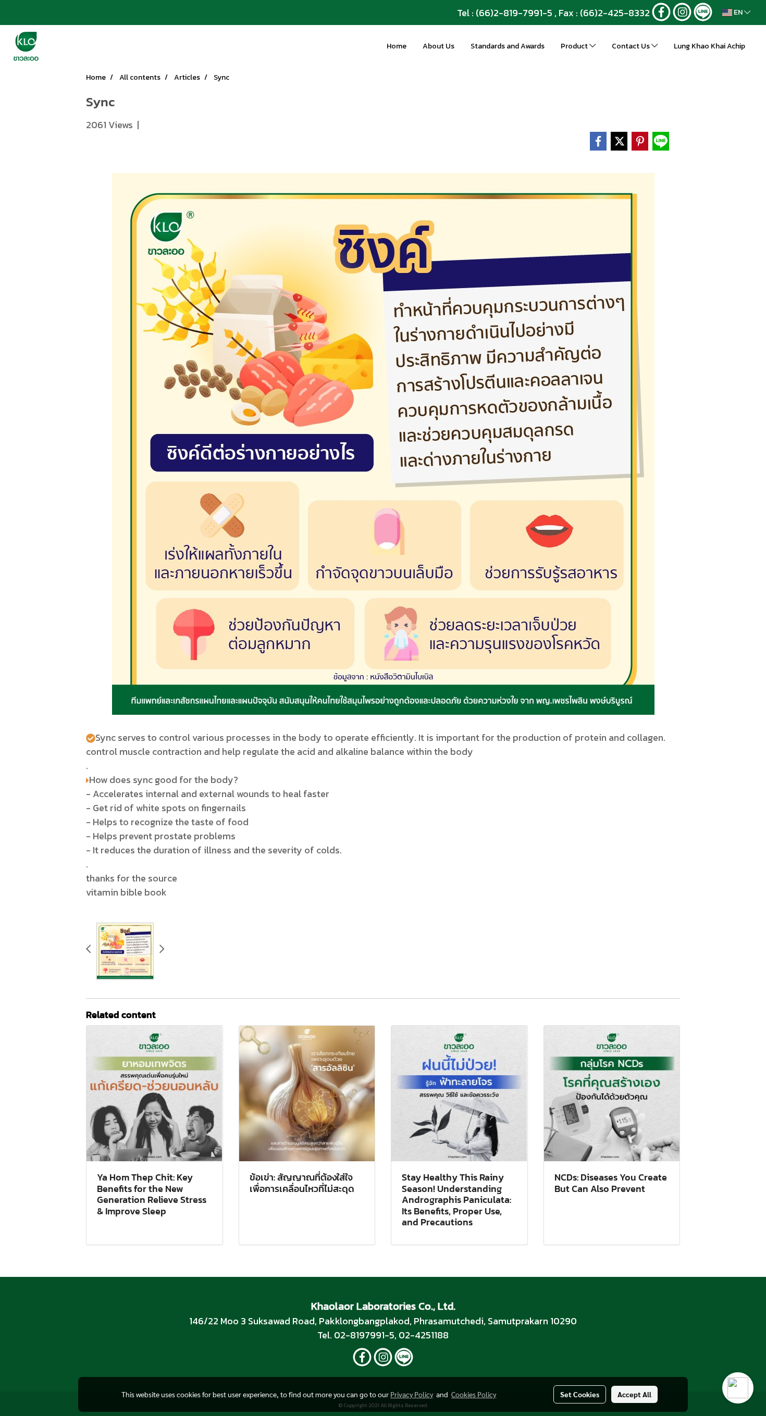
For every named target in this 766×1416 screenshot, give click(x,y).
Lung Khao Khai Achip (709, 46)
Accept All (634, 1394)
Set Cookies (579, 1394)
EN (738, 12)
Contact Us (631, 46)
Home (396, 46)
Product (575, 46)
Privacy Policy (411, 1394)
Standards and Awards (508, 46)
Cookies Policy (473, 1394)
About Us (438, 46)
